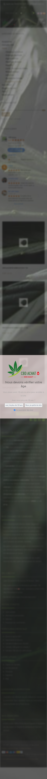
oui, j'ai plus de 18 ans (14, 405)
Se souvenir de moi (24, 410)
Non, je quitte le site (33, 405)
